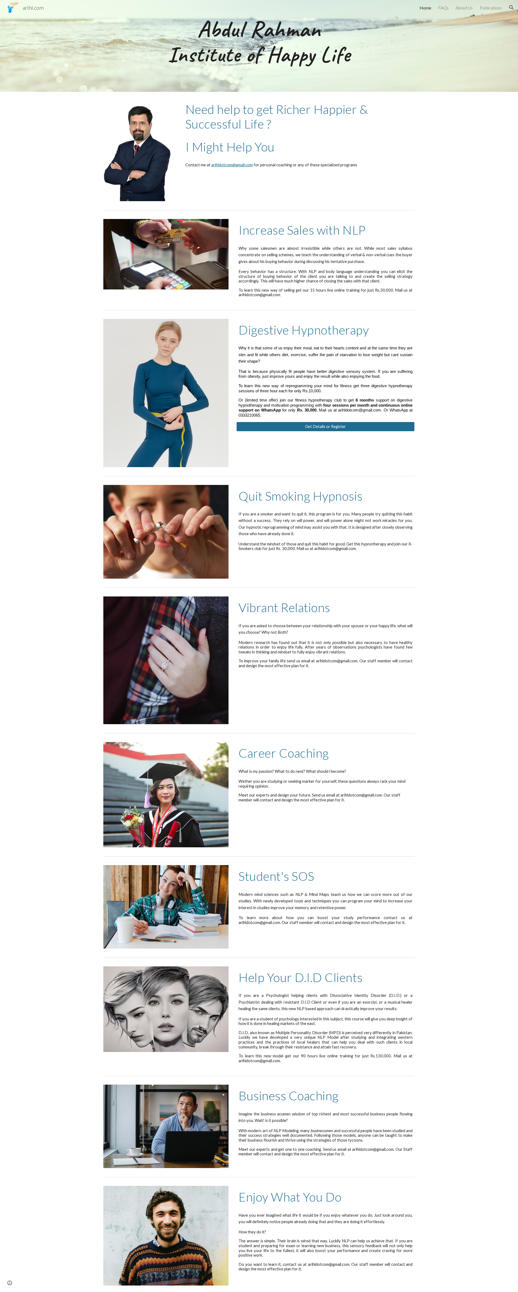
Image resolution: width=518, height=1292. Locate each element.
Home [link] (425, 7)
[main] (259, 46)
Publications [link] (491, 7)
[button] (511, 7)
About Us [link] (464, 7)
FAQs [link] (443, 7)
